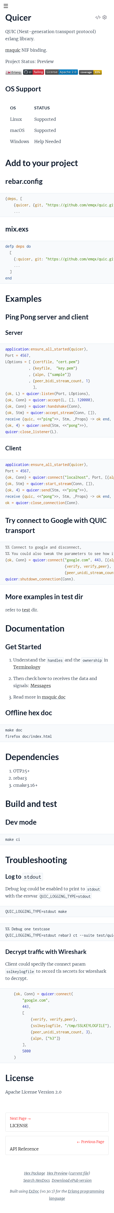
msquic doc (53, 697)
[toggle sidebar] (5, 6)
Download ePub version (72, 1180)
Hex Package (34, 1173)
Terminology (26, 667)
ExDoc (34, 1191)
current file (79, 1173)
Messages (40, 685)
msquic (12, 50)
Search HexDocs (36, 1180)
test (26, 609)
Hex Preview (57, 1173)
